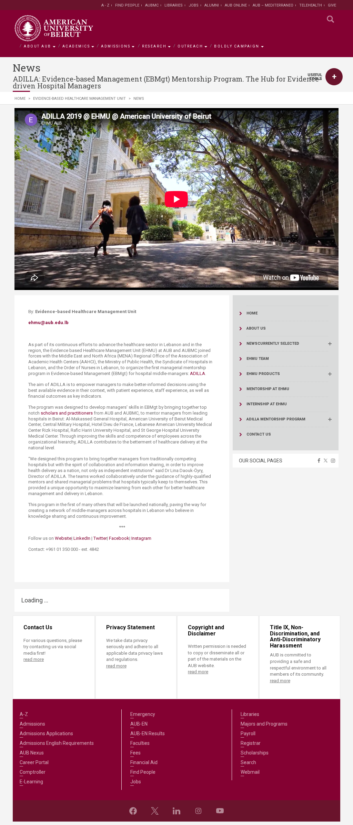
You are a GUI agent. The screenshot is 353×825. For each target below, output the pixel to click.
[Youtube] (220, 810)
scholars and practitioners (67, 413)
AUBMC (152, 5)
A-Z (24, 714)
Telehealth (310, 5)
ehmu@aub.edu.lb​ (48, 322)
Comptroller (33, 772)
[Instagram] (198, 810)
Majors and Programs (264, 724)
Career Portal (34, 762)
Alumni (211, 5)
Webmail (250, 772)
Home (20, 98)
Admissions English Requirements (57, 743)
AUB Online (236, 5)
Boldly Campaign (237, 46)
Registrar (251, 743)
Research (154, 46)
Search (248, 762)
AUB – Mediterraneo (273, 5)
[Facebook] (133, 810)
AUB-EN (139, 724)
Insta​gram (141, 538)
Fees (135, 753)
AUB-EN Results (147, 733)
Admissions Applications (46, 733)
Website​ (63, 538)
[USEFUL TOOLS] (334, 77)
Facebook (119, 538)
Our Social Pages (260, 460)
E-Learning (31, 781)
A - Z (105, 5)
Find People (127, 5)
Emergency (142, 714)
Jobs (194, 5)
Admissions (115, 46)
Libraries (173, 5)
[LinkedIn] (176, 810)
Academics (76, 46)
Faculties (140, 743)
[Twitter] (155, 810)
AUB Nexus (32, 753)
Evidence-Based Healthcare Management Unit (79, 98)
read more (33, 659)
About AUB (37, 46)
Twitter (100, 538)
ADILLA (197, 373)
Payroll (248, 733)
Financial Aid (144, 762)
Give (332, 5)
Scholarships (255, 753)
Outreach (190, 46)
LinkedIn (82, 538)
